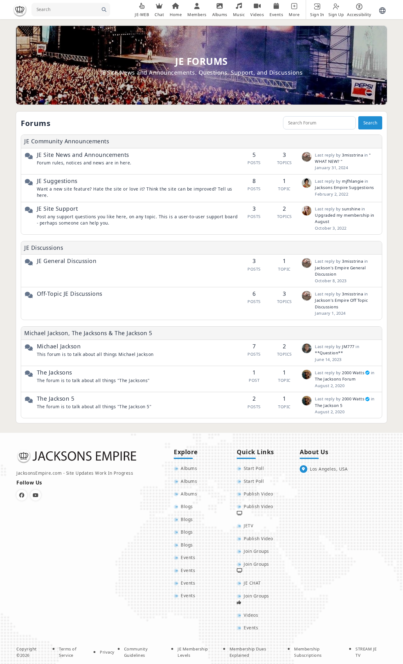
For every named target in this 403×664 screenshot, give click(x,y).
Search (370, 123)
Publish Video (258, 494)
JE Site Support (57, 208)
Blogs (187, 506)
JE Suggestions (57, 181)
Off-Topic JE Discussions (69, 293)
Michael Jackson (59, 346)
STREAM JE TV (366, 652)
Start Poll (254, 468)
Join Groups (256, 551)
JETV (248, 526)
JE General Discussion (67, 261)
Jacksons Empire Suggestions (344, 187)
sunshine (351, 209)
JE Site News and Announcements (83, 154)
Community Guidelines (136, 652)
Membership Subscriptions (308, 652)
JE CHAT (252, 583)
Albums (189, 468)
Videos (251, 615)
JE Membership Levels (193, 652)
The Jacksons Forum (335, 379)
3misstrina (352, 155)
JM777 (348, 346)
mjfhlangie (352, 181)
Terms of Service (67, 652)
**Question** (329, 353)
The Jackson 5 (56, 398)
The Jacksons (54, 372)
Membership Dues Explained (248, 652)
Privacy (107, 652)
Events (188, 557)
